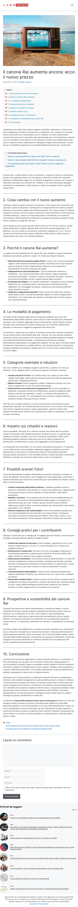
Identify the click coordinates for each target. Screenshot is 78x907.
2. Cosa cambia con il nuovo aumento (23, 93)
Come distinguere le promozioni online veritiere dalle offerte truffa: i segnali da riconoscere (43, 858)
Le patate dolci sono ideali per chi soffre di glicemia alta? (29, 729)
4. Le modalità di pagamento (19, 101)
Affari (8, 723)
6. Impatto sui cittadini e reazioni (21, 108)
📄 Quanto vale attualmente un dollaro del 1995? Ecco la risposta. (32, 156)
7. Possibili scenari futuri (17, 111)
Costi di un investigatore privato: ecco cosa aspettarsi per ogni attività (35, 818)
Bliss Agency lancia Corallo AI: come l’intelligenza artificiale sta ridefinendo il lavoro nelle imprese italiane (42, 848)
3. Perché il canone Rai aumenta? (21, 97)
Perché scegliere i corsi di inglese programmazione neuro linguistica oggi (36, 868)
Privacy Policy (43, 904)
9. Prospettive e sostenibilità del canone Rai (25, 119)
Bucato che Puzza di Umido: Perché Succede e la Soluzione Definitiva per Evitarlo (39, 889)
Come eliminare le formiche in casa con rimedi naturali (29, 879)
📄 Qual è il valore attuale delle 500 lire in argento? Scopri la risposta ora (35, 160)
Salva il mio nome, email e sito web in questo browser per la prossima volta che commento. (37, 789)
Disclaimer (33, 904)
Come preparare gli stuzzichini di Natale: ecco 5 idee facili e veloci (33, 726)
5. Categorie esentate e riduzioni (21, 104)
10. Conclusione (14, 122)
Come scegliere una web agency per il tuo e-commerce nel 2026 (33, 838)
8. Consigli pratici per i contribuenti (22, 115)
